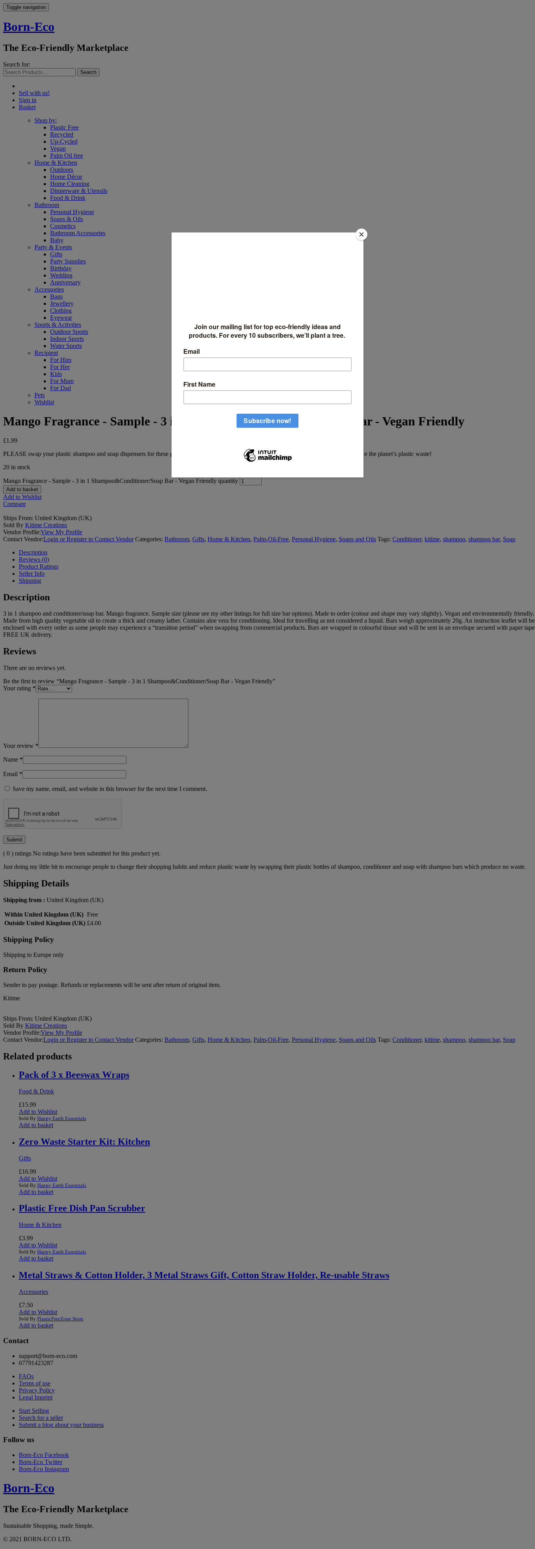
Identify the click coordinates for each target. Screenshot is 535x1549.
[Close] (361, 234)
